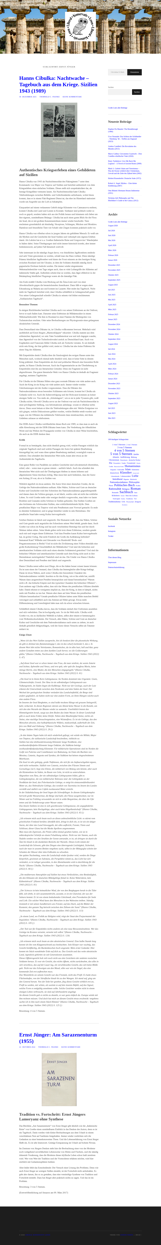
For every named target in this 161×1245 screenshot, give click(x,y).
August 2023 (113, 403)
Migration (126, 479)
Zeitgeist (138, 502)
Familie (124, 463)
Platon (111, 485)
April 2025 (112, 305)
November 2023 (114, 388)
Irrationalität (120, 470)
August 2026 (113, 226)
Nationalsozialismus (119, 482)
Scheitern (116, 495)
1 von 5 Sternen (118, 444)
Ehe (110, 463)
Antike (136, 454)
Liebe (135, 475)
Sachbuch (126, 491)
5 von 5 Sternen (121, 453)
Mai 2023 (111, 418)
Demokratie (124, 460)
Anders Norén (126, 1235)
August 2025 (113, 285)
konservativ (136, 473)
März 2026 (112, 250)
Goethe (111, 466)
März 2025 (112, 309)
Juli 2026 (111, 231)
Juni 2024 (111, 354)
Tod (135, 499)
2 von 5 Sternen (131, 445)
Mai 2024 (111, 359)
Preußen (138, 485)
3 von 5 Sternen (124, 447)
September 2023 (114, 398)
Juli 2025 (111, 290)
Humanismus (132, 466)
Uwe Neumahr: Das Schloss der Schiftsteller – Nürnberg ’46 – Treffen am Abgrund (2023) (124, 138)
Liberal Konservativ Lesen (37, 1235)
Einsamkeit (117, 463)
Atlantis (116, 457)
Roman (136, 488)
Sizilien (123, 498)
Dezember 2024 (114, 324)
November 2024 (114, 329)
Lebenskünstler (115, 476)
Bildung (134, 457)
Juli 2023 (111, 408)
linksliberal (117, 479)
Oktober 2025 (113, 275)
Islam (128, 469)
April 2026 (112, 245)
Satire (135, 492)
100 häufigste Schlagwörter (118, 439)
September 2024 (114, 339)
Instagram (111, 531)
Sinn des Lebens (132, 496)
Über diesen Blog (114, 557)
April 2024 (112, 364)
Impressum (112, 562)
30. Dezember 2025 (28, 97)
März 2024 (112, 369)
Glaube (138, 463)
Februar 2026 (113, 255)
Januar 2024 (112, 379)
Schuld (122, 495)
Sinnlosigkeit (116, 499)
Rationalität (115, 488)
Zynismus (124, 504)
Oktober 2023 (113, 393)
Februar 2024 (113, 374)
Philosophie (134, 482)
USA (123, 502)
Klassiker (126, 472)
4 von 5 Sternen (124, 450)
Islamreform (114, 473)
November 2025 (114, 270)
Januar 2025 (112, 319)
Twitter (110, 536)
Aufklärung (125, 457)
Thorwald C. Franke (49, 97)
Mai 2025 (111, 300)
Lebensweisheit (126, 476)
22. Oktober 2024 (27, 1047)
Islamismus (135, 470)
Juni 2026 (111, 235)
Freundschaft (131, 463)
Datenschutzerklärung (116, 567)
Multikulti (133, 479)
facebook (111, 526)
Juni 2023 (111, 413)
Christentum (114, 460)
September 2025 (114, 280)
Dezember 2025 (114, 265)
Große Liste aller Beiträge (117, 108)
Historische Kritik (119, 466)
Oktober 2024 (113, 334)
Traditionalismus (114, 502)
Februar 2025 (113, 314)
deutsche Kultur (134, 460)
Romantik (115, 492)
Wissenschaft (130, 502)
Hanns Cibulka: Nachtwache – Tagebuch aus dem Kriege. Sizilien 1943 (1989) (58, 84)
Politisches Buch (124, 485)
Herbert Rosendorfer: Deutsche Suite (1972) (124, 178)
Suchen (111, 87)
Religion (126, 489)
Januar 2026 (112, 260)
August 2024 (113, 344)
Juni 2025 (111, 295)
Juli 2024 (111, 349)
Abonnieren (134, 72)
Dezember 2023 (114, 384)
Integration (113, 470)
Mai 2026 (111, 240)
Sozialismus (129, 499)
